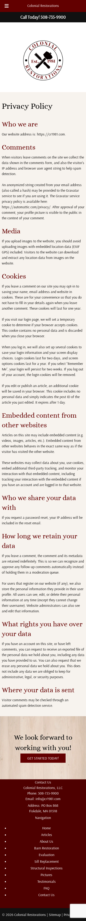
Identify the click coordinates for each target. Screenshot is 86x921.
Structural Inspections (47, 868)
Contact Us (46, 894)
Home (46, 828)
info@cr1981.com (48, 798)
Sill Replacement (46, 861)
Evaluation (46, 854)
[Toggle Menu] (6, 6)
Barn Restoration (46, 848)
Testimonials (46, 881)
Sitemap (55, 914)
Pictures (46, 874)
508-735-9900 (48, 793)
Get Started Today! (43, 758)
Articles (46, 834)
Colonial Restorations (43, 5)
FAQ (46, 888)
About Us (46, 841)
